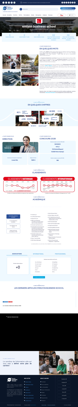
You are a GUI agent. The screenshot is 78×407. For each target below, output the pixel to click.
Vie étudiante (27, 15)
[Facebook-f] (62, 2)
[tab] (13, 216)
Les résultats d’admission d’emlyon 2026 (39, 297)
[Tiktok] (72, 2)
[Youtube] (70, 2)
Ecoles (32, 15)
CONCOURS (5, 301)
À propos (50, 15)
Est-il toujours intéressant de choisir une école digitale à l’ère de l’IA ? (39, 2)
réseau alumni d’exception (50, 92)
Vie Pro (20, 15)
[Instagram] (66, 2)
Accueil (4, 15)
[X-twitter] (64, 2)
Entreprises (38, 15)
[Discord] (75, 2)
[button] (9, 15)
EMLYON (10, 301)
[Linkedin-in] (68, 2)
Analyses (45, 15)
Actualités (9, 15)
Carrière (15, 15)
